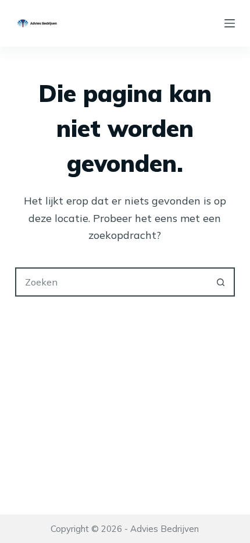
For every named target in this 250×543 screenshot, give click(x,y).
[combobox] (111, 282)
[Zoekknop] (220, 282)
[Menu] (229, 23)
